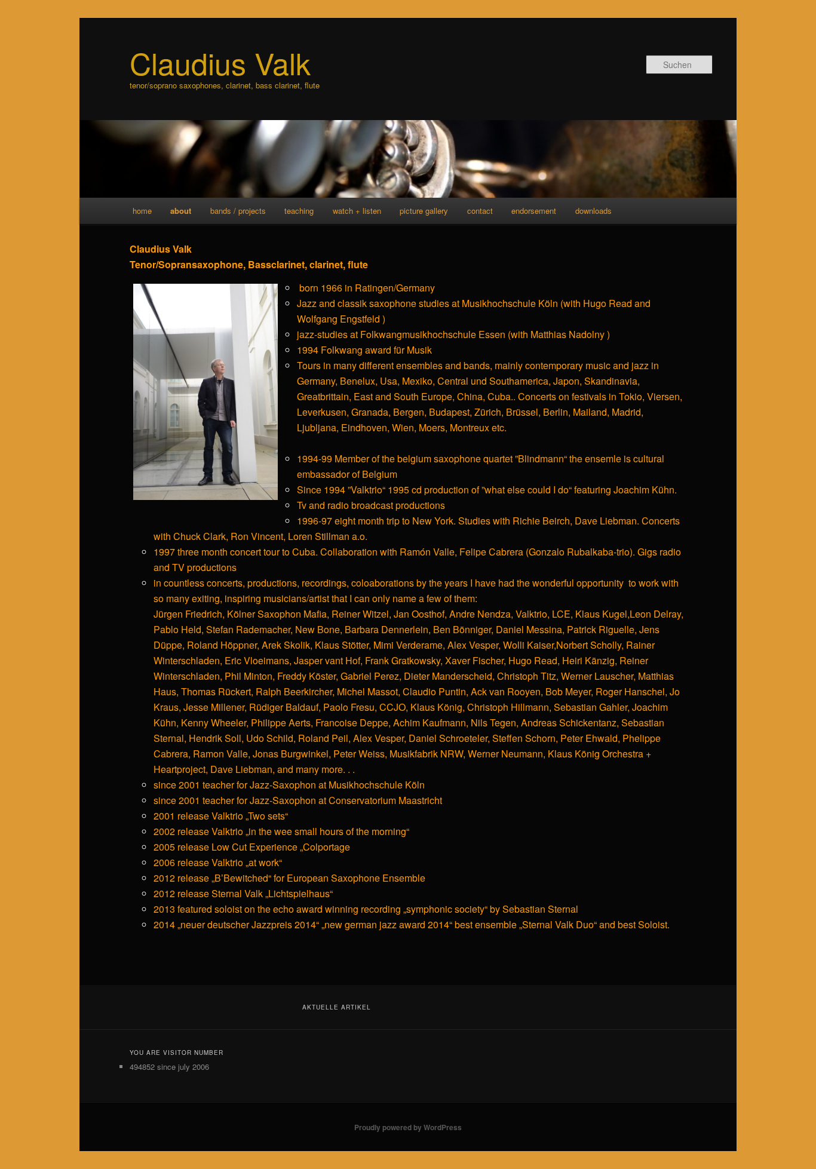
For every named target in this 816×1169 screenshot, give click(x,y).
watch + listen (357, 210)
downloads (593, 210)
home (142, 210)
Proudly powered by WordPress (408, 1127)
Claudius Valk (220, 62)
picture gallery (424, 210)
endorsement (533, 210)
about (180, 210)
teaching (299, 210)
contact (480, 210)
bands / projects (238, 210)
